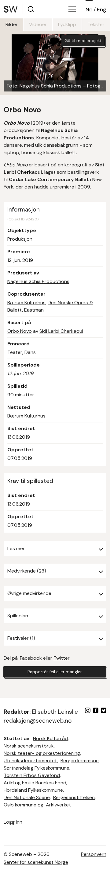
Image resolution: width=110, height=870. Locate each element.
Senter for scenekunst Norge (36, 862)
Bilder (12, 24)
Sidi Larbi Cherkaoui (61, 331)
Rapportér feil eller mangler (55, 671)
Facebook (31, 658)
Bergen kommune (80, 760)
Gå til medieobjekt (83, 40)
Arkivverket (58, 805)
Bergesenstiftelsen (74, 797)
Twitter (61, 658)
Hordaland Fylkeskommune (33, 790)
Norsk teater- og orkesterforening (42, 753)
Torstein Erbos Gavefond (32, 775)
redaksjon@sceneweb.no (38, 720)
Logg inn (13, 822)
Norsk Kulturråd (50, 738)
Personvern (93, 854)
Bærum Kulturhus (26, 302)
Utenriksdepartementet (30, 760)
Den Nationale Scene (27, 797)
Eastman (34, 310)
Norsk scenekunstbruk (29, 746)
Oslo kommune (20, 805)
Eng (101, 9)
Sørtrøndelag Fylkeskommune (36, 768)
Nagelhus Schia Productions (38, 281)
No (89, 9)
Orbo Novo (19, 331)
